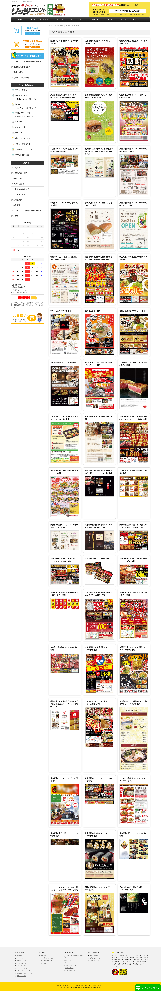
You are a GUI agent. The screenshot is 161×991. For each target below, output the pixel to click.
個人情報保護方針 (46, 960)
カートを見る (138, 20)
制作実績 (60, 20)
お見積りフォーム (95, 958)
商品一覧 (19, 955)
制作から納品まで (70, 965)
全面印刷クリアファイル (24, 149)
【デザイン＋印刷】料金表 (40, 20)
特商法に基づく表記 (47, 958)
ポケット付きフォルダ (23, 971)
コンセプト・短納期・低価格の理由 (27, 61)
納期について (18, 178)
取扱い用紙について (71, 970)
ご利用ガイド (94, 20)
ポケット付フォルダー (23, 144)
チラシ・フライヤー (23, 90)
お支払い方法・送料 (21, 78)
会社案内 (18, 121)
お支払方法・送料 (20, 173)
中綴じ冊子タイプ (22, 965)
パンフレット (20, 127)
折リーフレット (21, 95)
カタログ (18, 133)
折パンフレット (21, 104)
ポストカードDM (22, 968)
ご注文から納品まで (21, 189)
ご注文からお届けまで (22, 67)
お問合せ (122, 20)
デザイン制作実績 (22, 155)
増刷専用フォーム (95, 960)
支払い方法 (68, 962)
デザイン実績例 (21, 976)
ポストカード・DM (22, 138)
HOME (20, 20)
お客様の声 (17, 200)
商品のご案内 (18, 184)
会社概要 (109, 20)
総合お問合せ (93, 955)
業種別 (68, 26)
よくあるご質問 (76, 20)
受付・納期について (21, 72)
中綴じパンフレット (23, 113)
